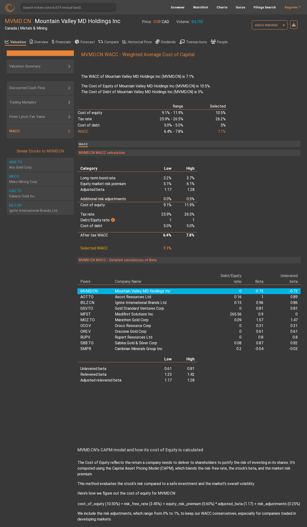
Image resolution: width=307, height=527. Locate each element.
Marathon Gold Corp (131, 320)
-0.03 (293, 348)
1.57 (259, 320)
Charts (222, 7)
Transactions (196, 42)
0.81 (259, 308)
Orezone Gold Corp (131, 331)
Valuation (18, 42)
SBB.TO (87, 343)
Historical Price (140, 42)
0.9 (260, 314)
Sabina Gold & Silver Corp (136, 343)
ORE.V (85, 331)
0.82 (294, 343)
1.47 (294, 320)
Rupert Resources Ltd (133, 337)
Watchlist (200, 7)
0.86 (294, 302)
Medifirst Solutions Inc (134, 314)
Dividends (168, 42)
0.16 (238, 297)
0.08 (238, 343)
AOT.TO (87, 297)
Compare (111, 42)
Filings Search (265, 7)
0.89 (294, 297)
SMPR (85, 348)
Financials (63, 42)
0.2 (239, 348)
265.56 (236, 314)
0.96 (259, 302)
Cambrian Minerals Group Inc (138, 348)
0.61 (259, 331)
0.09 (238, 320)
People (222, 42)
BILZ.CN (87, 302)
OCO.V (85, 325)
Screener (178, 7)
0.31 (259, 325)
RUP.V (85, 337)
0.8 (260, 337)
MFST (85, 314)
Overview (41, 42)
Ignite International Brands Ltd (140, 302)
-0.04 (259, 348)
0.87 (259, 343)
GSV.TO (86, 308)
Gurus (240, 7)
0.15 (238, 302)
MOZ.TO (87, 320)
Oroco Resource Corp (133, 325)
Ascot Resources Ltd (133, 297)
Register (291, 7)
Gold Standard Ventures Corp (139, 308)
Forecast (88, 42)
